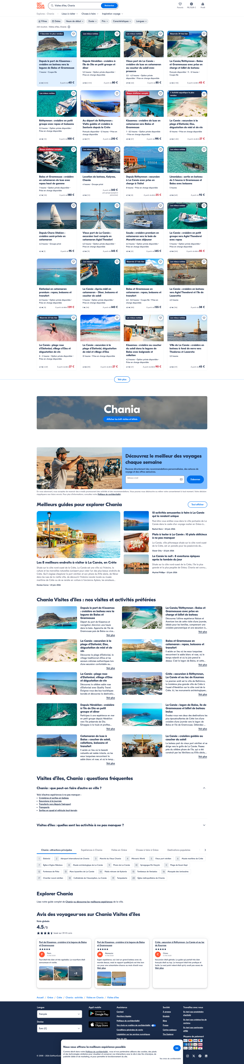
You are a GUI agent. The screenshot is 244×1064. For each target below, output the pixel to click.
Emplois (166, 1016)
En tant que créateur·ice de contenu (195, 1021)
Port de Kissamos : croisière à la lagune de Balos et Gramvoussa (63, 944)
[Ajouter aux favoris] (73, 33)
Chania (69, 902)
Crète (59, 997)
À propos (167, 1012)
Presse (165, 1025)
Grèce (50, 997)
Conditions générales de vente (130, 1030)
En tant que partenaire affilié (193, 1029)
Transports (44, 807)
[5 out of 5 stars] (64, 949)
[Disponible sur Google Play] (99, 1014)
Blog (165, 1021)
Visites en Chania (95, 997)
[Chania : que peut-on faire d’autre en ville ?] (204, 788)
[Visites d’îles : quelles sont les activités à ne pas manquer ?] (204, 825)
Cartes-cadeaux (170, 1030)
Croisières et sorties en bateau (54, 798)
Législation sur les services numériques (133, 1034)
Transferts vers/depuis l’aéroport (55, 804)
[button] (57, 59)
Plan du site (122, 1039)
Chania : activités (74, 997)
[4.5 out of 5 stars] (45, 933)
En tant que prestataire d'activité (193, 1013)
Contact (120, 1012)
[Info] (68, 26)
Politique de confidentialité (109, 494)
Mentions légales (124, 1016)
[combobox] (74, 6)
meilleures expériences (102, 902)
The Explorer (168, 1034)
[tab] (57, 850)
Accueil (40, 997)
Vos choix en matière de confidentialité (134, 1025)
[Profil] (203, 4)
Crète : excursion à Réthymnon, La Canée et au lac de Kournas (179, 944)
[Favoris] (180, 4)
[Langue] (191, 4)
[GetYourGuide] (41, 5)
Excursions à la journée (50, 801)
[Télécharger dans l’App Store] (99, 1025)
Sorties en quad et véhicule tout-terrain (58, 810)
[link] (57, 59)
